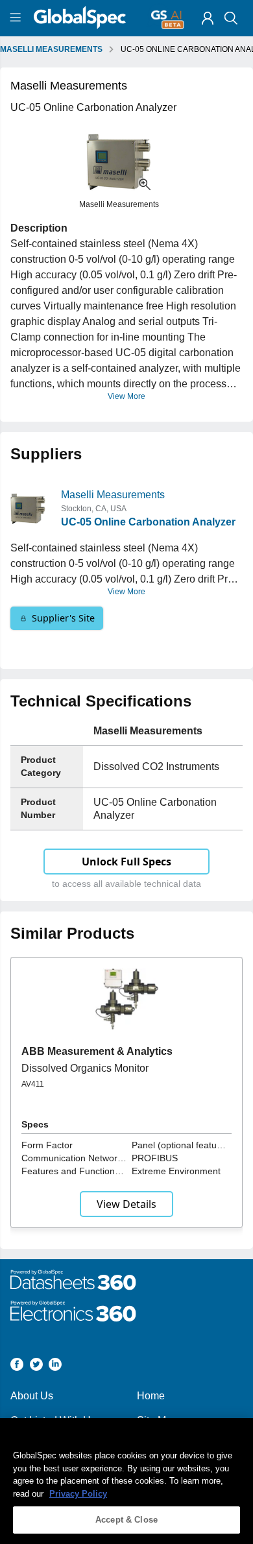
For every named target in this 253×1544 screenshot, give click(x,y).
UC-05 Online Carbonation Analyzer (148, 521)
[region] (126, 1481)
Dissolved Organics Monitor (85, 1068)
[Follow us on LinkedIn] (55, 1366)
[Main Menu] (17, 18)
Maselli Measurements (113, 494)
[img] (207, 18)
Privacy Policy (78, 1494)
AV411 (32, 1084)
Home (151, 1395)
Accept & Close (126, 1520)
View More (126, 396)
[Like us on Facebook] (16, 1366)
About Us (31, 1395)
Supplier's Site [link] (63, 618)
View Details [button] (126, 1204)
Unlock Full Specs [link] (126, 861)
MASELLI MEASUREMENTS (51, 49)
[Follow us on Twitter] (36, 1366)
